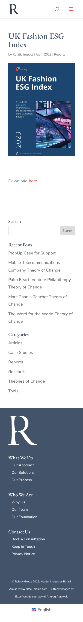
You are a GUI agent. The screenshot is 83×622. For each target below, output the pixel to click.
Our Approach (23, 465)
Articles (15, 343)
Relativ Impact (23, 54)
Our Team (20, 509)
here (33, 181)
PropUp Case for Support (32, 253)
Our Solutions (23, 472)
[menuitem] (41, 609)
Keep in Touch (23, 546)
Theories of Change (26, 381)
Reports (59, 54)
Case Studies (20, 352)
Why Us (18, 502)
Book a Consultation (28, 539)
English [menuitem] (44, 610)
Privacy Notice (23, 554)
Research (17, 371)
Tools (13, 391)
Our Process (22, 480)
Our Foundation (24, 517)
